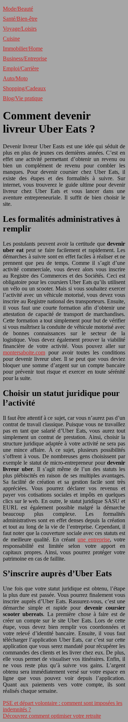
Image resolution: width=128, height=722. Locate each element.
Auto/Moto (15, 78)
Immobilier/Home (23, 49)
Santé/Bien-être (20, 19)
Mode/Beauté (18, 9)
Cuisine (11, 39)
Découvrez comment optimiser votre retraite (52, 716)
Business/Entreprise (25, 58)
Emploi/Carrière (21, 68)
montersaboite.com (24, 352)
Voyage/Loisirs (20, 29)
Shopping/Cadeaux (24, 88)
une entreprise (94, 539)
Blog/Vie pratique (23, 98)
